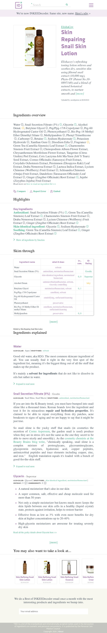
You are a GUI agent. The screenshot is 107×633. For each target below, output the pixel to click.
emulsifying (49, 297)
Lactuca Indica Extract (70, 166)
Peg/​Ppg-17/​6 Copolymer (64, 128)
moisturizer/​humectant (63, 271)
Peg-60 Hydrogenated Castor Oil (27, 297)
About (61, 631)
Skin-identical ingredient (29, 226)
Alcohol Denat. (21, 283)
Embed (57, 191)
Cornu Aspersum (39, 431)
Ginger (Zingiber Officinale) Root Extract (50, 177)
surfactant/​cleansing (64, 297)
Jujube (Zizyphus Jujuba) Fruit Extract (50, 179)
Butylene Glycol (35, 128)
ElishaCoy (67, 27)
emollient (55, 292)
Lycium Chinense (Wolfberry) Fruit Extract (53, 168)
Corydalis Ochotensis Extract (30, 163)
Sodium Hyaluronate (60, 138)
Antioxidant (21, 212)
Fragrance (80, 142)
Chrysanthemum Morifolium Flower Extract (39, 153)
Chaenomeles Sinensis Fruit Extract (65, 216)
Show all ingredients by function (30, 239)
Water (16, 124)
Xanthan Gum (39, 142)
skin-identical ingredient (52, 275)
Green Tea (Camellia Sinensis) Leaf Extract (38, 145)
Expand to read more (25, 383)
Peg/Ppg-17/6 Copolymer (25, 292)
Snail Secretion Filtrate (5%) (42, 124)
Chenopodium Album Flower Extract (65, 149)
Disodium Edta (61, 142)
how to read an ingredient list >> (41, 183)
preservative (58, 302)
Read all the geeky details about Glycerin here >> (35, 532)
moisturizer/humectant (79, 397)
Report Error (39, 191)
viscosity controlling (58, 284)
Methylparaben (53, 135)
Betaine (38, 138)
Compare (21, 191)
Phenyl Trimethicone (78, 135)
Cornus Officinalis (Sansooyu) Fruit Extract (55, 160)
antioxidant (48, 271)
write (42, 442)
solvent (58, 267)
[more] (80, 93)
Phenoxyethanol (57, 131)
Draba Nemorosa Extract (37, 166)
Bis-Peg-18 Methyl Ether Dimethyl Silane (26, 308)
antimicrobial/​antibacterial (54, 281)
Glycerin (68, 124)
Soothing (19, 230)
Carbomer (24, 138)
